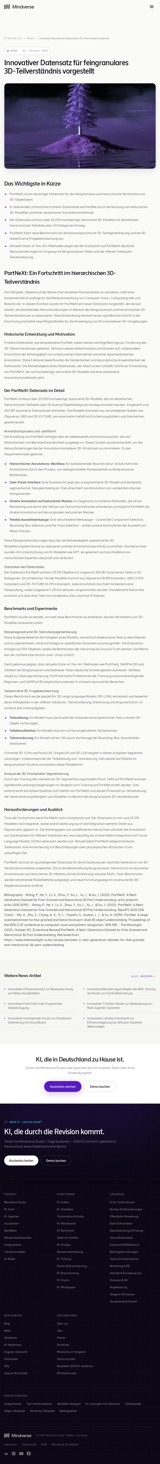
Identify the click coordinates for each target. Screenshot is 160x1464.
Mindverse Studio (15, 1202)
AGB (44, 1444)
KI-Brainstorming (68, 1273)
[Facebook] (29, 1453)
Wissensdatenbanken (17, 1237)
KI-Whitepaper (66, 1287)
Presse (61, 1337)
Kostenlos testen (21, 1160)
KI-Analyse (64, 1244)
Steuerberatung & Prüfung (126, 1230)
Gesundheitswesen (121, 1237)
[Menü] (152, 7)
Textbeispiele (133, 1403)
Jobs (59, 1330)
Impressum (10, 1444)
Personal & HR (119, 1280)
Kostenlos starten (63, 1086)
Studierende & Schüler (123, 1301)
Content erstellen (14, 1251)
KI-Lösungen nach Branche (103, 1403)
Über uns (62, 1323)
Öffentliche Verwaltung (124, 1216)
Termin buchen (66, 1359)
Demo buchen (100, 1086)
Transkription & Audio (70, 1216)
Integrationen (12, 1244)
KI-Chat (9, 1209)
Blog (7, 1323)
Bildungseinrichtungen (124, 1251)
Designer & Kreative (122, 1294)
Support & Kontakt (16, 1373)
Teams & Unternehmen (124, 1259)
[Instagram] (14, 1453)
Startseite (13, 38)
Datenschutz (29, 1444)
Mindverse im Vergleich (71, 1352)
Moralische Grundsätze (65, 1444)
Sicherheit (63, 1344)
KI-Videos (63, 1202)
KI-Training (64, 1259)
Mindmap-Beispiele (42, 1411)
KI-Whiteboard (66, 1223)
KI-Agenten (11, 1216)
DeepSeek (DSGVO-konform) (75, 1366)
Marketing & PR (120, 1266)
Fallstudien (11, 1359)
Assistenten (11, 1223)
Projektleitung (118, 1287)
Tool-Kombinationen (39, 1403)
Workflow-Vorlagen (69, 1403)
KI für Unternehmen (122, 1202)
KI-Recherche (65, 1230)
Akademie (10, 1337)
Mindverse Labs (67, 1373)
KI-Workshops (13, 1344)
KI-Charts (63, 1280)
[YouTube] (21, 1453)
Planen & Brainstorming (72, 1266)
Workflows (10, 1230)
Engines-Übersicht (15, 1352)
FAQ (6, 1366)
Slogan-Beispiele (14, 1411)
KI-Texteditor (65, 1209)
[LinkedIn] (6, 1453)
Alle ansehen (143, 976)
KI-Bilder (9, 1259)
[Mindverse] (19, 6)
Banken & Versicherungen (126, 1209)
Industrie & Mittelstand (124, 1244)
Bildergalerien (68, 1411)
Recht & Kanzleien (121, 1223)
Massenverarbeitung (70, 1251)
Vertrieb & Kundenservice (125, 1273)
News (30, 38)
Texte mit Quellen (68, 1237)
